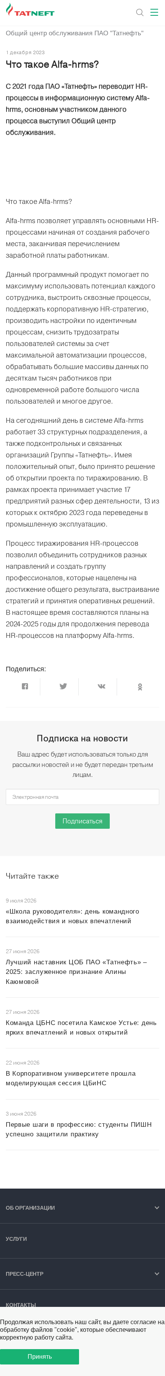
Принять (40, 1356)
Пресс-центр (24, 1274)
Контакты (21, 1305)
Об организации (30, 1208)
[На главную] (31, 10)
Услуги (16, 1239)
